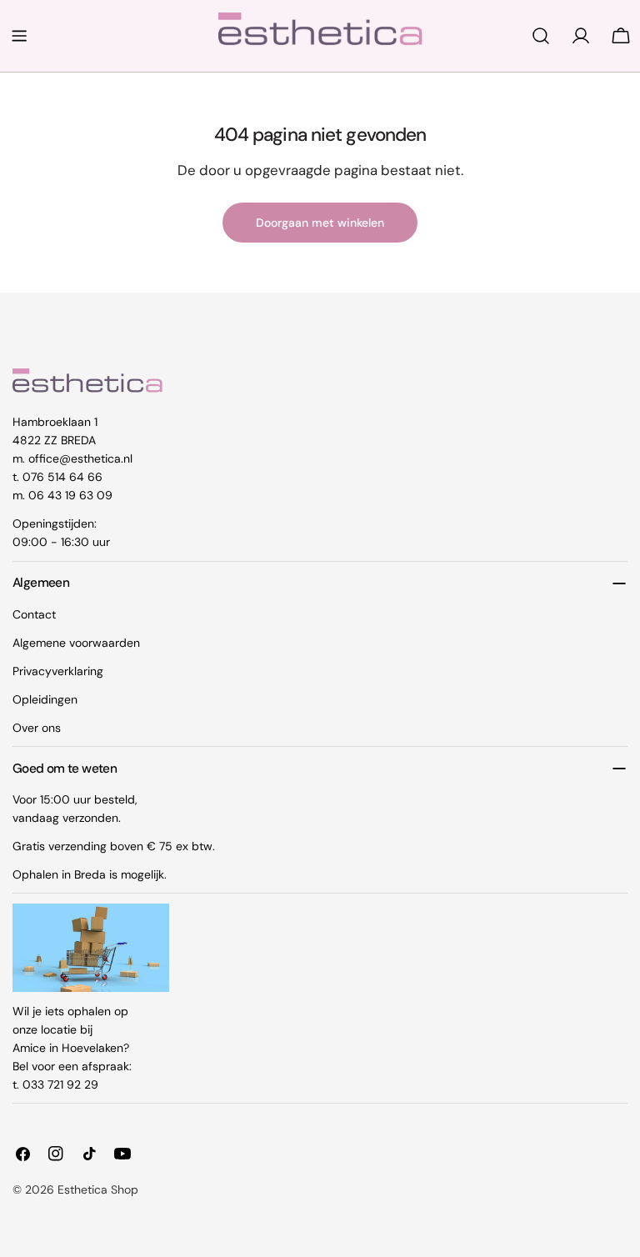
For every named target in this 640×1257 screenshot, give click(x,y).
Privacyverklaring (57, 671)
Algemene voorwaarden (76, 642)
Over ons (36, 727)
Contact (34, 614)
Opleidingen (45, 699)
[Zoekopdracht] (541, 36)
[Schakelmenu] (19, 36)
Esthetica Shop (98, 1189)
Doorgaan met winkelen (320, 222)
